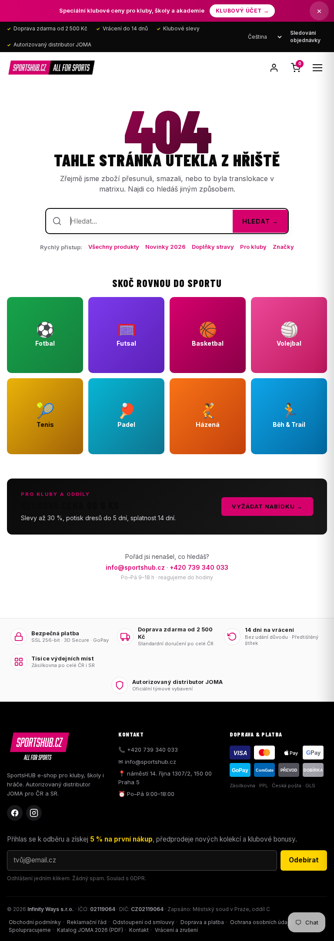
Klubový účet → (242, 10)
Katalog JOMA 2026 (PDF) (90, 930)
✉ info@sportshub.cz (147, 761)
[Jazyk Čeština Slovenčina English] (264, 36)
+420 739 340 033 (199, 567)
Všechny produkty (113, 246)
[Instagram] (34, 813)
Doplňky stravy (213, 246)
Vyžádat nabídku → (267, 506)
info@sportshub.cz (135, 567)
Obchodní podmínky (35, 922)
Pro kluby (253, 246)
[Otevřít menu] (317, 67)
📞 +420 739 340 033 (148, 749)
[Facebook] (15, 813)
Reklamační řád (87, 922)
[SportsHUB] (51, 67)
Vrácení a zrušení (176, 930)
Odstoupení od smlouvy (143, 922)
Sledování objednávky (305, 36)
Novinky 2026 (165, 246)
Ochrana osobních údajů (261, 922)
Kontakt (139, 930)
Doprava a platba (202, 922)
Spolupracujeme (30, 930)
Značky (283, 246)
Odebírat (304, 860)
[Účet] (274, 67)
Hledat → (260, 221)
